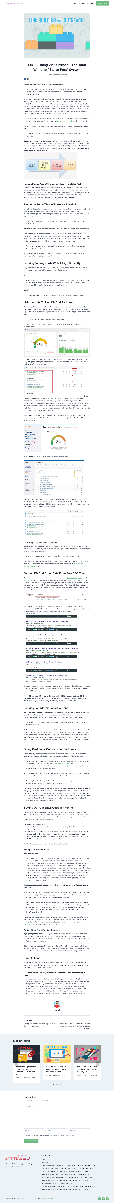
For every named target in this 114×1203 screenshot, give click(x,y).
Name (27, 1130)
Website (73, 1130)
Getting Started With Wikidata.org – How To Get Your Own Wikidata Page (39, 1023)
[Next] (97, 1063)
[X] (28, 79)
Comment (29, 1106)
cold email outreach (62, 763)
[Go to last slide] (16, 1063)
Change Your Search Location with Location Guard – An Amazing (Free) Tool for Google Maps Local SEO (74, 1024)
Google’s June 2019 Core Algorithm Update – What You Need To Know (56, 1069)
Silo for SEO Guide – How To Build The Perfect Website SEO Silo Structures (68, 1186)
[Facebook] (25, 79)
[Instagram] (107, 1198)
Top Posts (44, 1162)
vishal (50, 74)
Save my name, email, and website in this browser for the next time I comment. (51, 1135)
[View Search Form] (92, 3)
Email (49, 1130)
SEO (62, 61)
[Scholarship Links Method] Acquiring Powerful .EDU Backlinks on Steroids (68, 1177)
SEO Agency (102, 3)
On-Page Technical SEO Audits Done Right (57, 1183)
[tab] (53, 1084)
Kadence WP (48, 1198)
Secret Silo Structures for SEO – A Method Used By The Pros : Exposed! (67, 1168)
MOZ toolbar (28, 580)
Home (74, 3)
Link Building (55, 61)
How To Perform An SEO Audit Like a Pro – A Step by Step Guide (65, 1180)
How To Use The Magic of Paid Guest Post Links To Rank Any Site (87, 1069)
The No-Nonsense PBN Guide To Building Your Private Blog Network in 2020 (69, 1165)
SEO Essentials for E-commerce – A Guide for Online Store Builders (65, 1171)
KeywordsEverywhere (74, 578)
